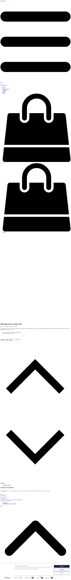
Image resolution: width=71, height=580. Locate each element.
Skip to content (3, 0)
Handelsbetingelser (3, 497)
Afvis (62, 572)
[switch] (32, 578)
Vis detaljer (57, 577)
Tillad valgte (61, 569)
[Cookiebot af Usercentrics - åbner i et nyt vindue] (7, 578)
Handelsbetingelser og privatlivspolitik (9, 503)
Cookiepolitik (5, 502)
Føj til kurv (2, 483)
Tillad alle (62, 566)
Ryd (18, 339)
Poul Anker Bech (3, 85)
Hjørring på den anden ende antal (6, 340)
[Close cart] (0, 505)
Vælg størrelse (3, 339)
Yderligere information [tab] (7, 485)
